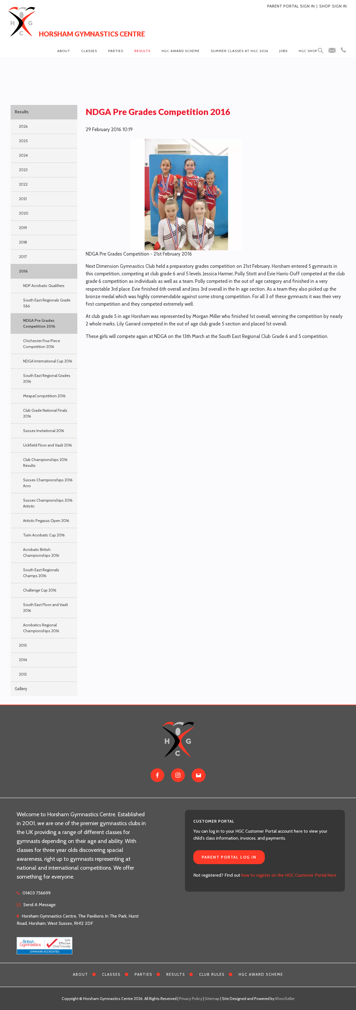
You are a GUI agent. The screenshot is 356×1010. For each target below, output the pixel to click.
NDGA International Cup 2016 (47, 361)
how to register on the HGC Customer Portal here (288, 875)
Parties (115, 51)
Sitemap (212, 998)
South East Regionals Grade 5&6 (46, 303)
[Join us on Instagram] (178, 775)
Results (142, 51)
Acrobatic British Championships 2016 (41, 552)
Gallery (21, 688)
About (63, 51)
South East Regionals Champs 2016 (41, 572)
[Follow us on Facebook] (157, 775)
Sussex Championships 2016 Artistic (48, 503)
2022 (23, 184)
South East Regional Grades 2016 (46, 378)
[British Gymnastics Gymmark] (44, 942)
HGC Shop (308, 51)
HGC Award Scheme (181, 51)
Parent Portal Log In (229, 857)
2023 (23, 169)
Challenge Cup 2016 (39, 590)
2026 (23, 126)
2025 (23, 140)
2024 (23, 155)
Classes (89, 51)
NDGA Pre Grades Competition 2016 (39, 323)
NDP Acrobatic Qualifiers (44, 285)
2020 (23, 213)
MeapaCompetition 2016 (44, 395)
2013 (23, 674)
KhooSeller (285, 998)
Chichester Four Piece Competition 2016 (41, 343)
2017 (23, 256)
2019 (23, 227)
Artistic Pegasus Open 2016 (46, 520)
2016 (23, 271)
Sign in (339, 6)
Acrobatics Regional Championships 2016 (41, 627)
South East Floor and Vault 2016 (45, 607)
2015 (23, 645)
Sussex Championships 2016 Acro (48, 482)
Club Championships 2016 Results (45, 462)
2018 (23, 242)
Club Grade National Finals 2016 (45, 413)
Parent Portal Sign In (291, 6)
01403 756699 (37, 893)
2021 (23, 198)
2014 (23, 659)
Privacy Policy (190, 998)
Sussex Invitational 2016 (43, 430)
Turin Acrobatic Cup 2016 (44, 535)
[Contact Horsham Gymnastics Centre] (199, 775)
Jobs (283, 51)
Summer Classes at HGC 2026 (239, 51)
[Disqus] (215, 414)
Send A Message (39, 904)
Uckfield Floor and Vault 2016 (47, 445)
